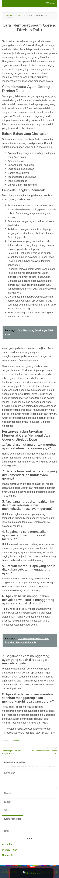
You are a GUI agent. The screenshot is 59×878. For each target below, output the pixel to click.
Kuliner (16, 740)
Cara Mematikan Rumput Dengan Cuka (44, 750)
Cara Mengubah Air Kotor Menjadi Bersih (12, 750)
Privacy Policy (9, 849)
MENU (52, 3)
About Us (7, 844)
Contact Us (8, 855)
